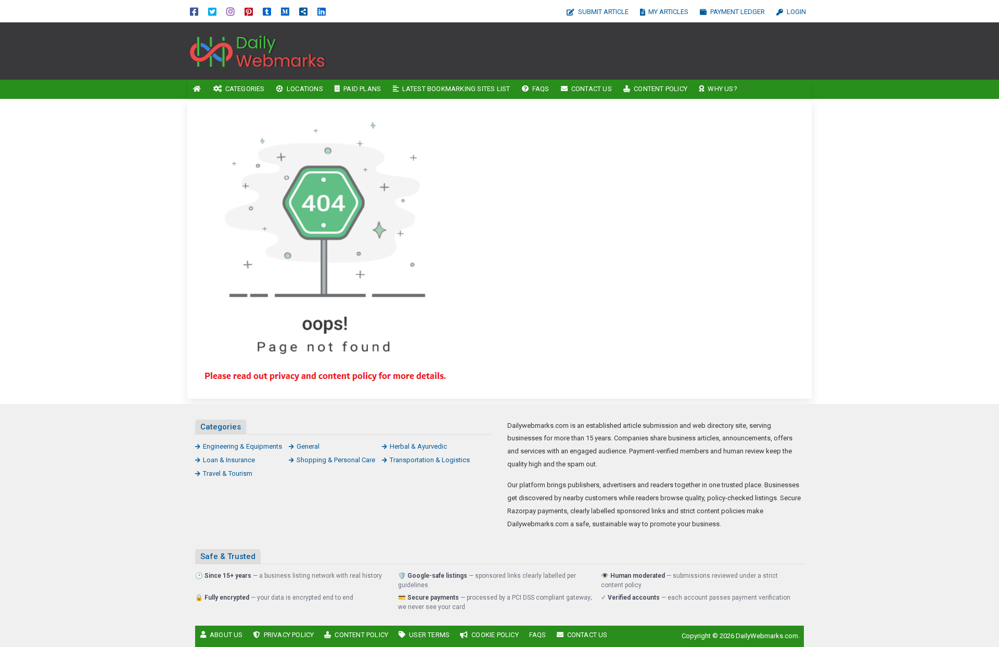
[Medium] (285, 11)
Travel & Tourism (227, 473)
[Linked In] (321, 11)
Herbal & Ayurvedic (418, 446)
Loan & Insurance (229, 460)
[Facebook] (194, 11)
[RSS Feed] (303, 11)
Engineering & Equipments (242, 446)
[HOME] (197, 89)
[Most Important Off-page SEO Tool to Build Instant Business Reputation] (257, 50)
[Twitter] (212, 11)
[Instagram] (230, 11)
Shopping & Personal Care (336, 460)
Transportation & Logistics (430, 460)
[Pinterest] (249, 11)
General (308, 446)
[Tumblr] (267, 11)
